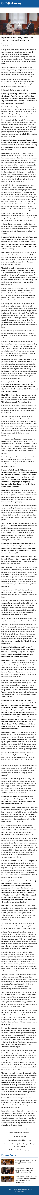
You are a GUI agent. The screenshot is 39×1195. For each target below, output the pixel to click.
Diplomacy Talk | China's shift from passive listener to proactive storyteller (26, 1162)
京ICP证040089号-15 (19, 1191)
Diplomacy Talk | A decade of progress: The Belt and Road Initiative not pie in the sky (24, 1170)
